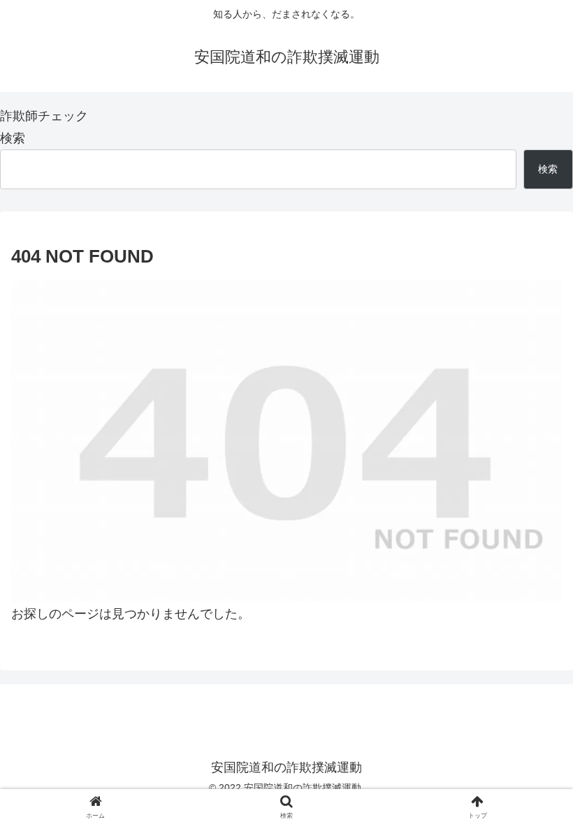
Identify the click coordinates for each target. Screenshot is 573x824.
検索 (12, 138)
